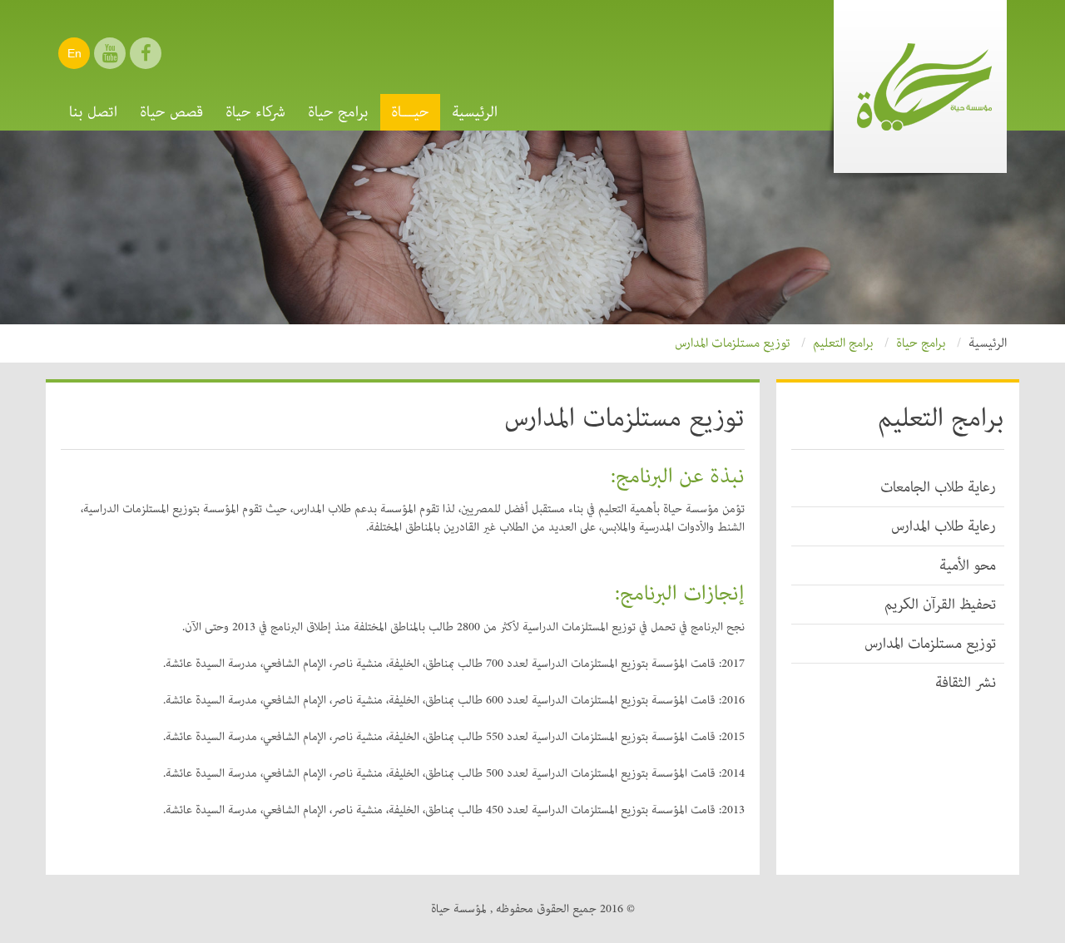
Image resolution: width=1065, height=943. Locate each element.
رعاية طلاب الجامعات (938, 487)
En (74, 53)
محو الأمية (967, 565)
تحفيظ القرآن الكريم (940, 604)
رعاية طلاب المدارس (943, 526)
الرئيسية (475, 112)
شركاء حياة (255, 112)
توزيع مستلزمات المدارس (930, 643)
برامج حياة (338, 112)
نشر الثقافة (965, 682)
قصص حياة (171, 112)
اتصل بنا (93, 112)
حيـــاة (410, 112)
